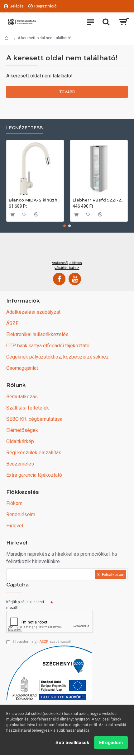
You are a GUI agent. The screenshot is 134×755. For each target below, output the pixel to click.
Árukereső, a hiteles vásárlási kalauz (67, 265)
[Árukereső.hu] (67, 248)
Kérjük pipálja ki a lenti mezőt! (25, 605)
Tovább (67, 92)
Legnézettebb (24, 128)
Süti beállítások (72, 742)
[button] (64, 226)
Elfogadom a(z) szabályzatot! (41, 642)
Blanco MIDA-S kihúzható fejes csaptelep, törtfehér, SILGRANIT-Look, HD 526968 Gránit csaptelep (35, 199)
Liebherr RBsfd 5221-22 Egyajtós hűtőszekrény (99, 199)
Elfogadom (111, 742)
